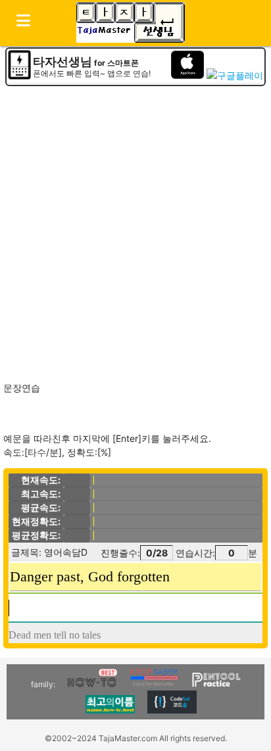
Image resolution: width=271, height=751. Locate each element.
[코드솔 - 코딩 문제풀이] (172, 710)
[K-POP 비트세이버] (154, 684)
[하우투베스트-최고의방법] (92, 684)
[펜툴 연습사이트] (216, 684)
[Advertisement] (135, 229)
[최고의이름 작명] (110, 710)
